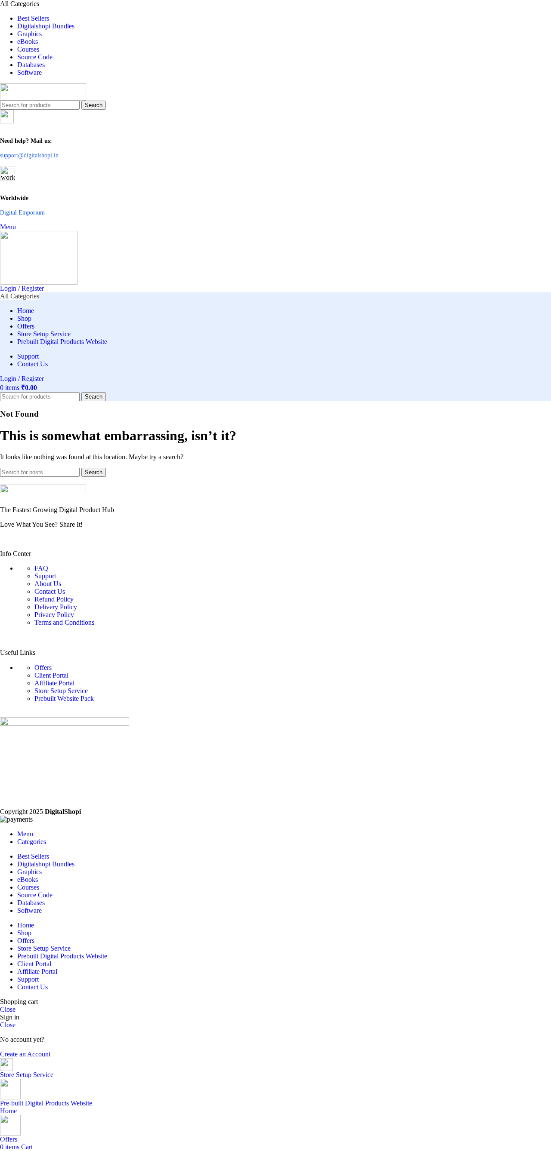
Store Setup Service (61, 690)
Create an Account (25, 1054)
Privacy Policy (54, 614)
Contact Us (49, 591)
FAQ (41, 568)
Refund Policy (54, 599)
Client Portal (51, 675)
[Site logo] (275, 92)
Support (45, 576)
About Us (47, 583)
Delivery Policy (55, 607)
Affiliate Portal (54, 683)
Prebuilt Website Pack (64, 698)
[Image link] (275, 492)
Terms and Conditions (64, 622)
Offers (43, 667)
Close (7, 1009)
